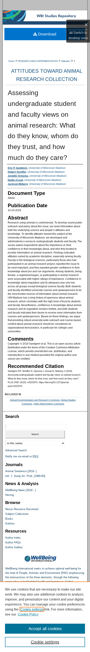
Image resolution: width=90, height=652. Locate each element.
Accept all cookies (45, 628)
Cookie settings (31, 609)
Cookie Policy (28, 614)
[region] (45, 617)
